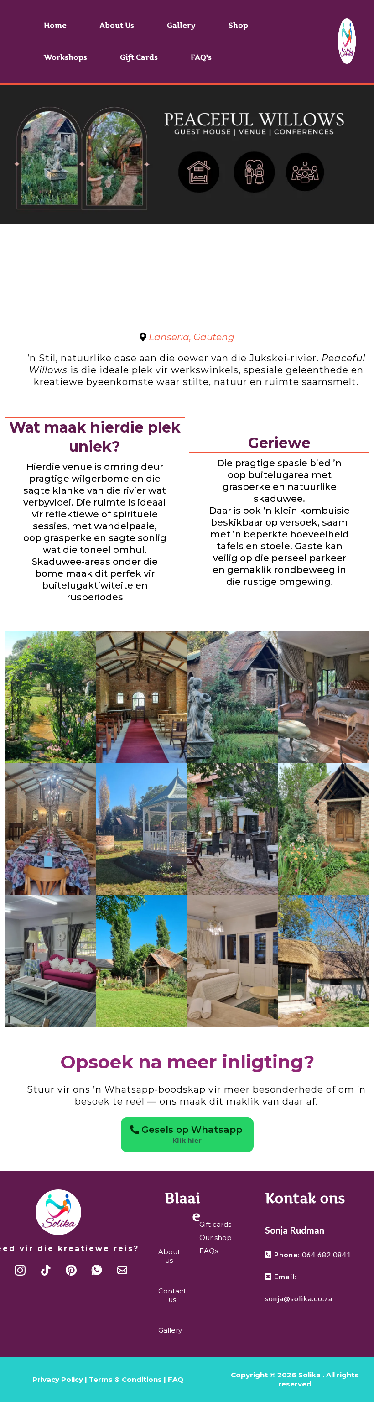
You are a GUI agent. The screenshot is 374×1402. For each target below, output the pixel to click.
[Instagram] (20, 1270)
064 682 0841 (326, 1254)
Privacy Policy (58, 1379)
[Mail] (122, 1270)
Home (55, 25)
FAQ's (201, 57)
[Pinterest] (71, 1270)
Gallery (181, 25)
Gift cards (139, 57)
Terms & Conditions (125, 1379)
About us (116, 25)
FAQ (175, 1379)
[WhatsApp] (96, 1270)
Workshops (65, 57)
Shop (238, 25)
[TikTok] (45, 1270)
